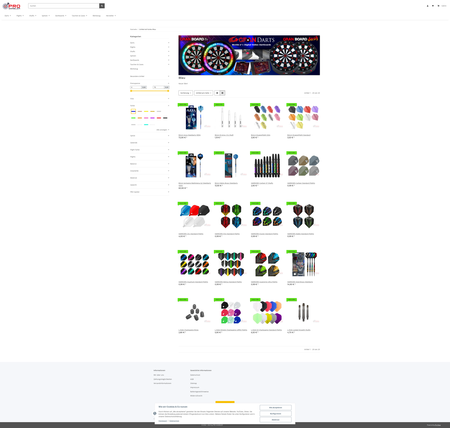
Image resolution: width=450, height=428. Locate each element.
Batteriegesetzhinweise (199, 391)
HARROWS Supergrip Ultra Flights (264, 282)
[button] (427, 6)
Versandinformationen (162, 383)
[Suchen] (102, 5)
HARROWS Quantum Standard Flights (193, 282)
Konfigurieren (275, 414)
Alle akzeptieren (275, 408)
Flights (132, 47)
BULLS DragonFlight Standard (298, 135)
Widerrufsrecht (196, 396)
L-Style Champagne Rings (189, 330)
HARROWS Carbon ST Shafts (262, 183)
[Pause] (248, 40)
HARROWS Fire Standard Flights (227, 234)
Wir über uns (159, 375)
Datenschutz (174, 421)
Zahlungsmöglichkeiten (163, 379)
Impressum (163, 421)
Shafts (132, 51)
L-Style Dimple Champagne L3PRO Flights (231, 330)
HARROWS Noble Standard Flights (300, 234)
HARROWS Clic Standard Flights (191, 234)
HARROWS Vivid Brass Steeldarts (300, 282)
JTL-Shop (438, 425)
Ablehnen (275, 420)
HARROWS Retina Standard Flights (228, 282)
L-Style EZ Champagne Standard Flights (266, 330)
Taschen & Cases (136, 64)
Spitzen (133, 56)
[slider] (131, 91)
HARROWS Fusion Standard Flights (264, 234)
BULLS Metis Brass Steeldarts (226, 183)
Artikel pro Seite (202, 93)
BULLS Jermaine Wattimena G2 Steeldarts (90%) (195, 184)
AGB (192, 379)
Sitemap (193, 383)
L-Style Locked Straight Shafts (298, 330)
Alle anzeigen (162, 130)
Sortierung (184, 93)
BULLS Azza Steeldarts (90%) (190, 135)
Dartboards (134, 60)
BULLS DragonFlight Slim (260, 135)
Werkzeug (134, 69)
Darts (132, 43)
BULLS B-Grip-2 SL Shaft (224, 135)
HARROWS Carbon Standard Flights (301, 183)
